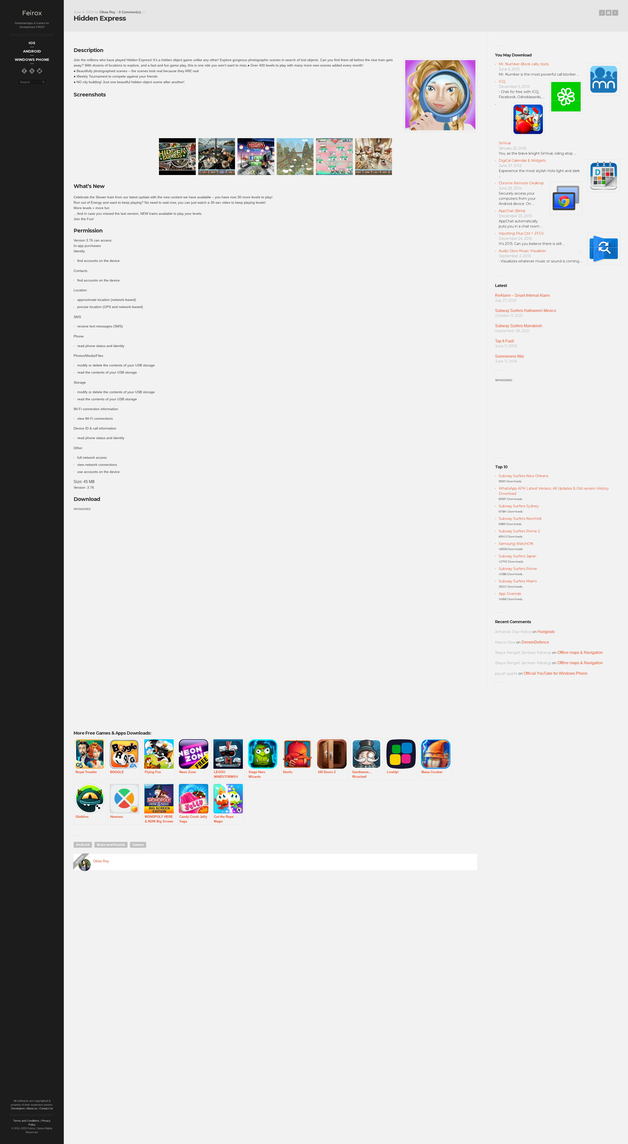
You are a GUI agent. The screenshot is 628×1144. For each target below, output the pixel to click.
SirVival (505, 143)
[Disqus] (275, 944)
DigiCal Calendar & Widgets (522, 160)
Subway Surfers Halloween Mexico (525, 311)
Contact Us (46, 1108)
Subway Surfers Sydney (519, 506)
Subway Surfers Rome (518, 568)
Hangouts (546, 632)
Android (83, 845)
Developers (18, 1108)
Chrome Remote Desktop (521, 183)
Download (87, 499)
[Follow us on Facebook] (24, 71)
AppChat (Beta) (512, 211)
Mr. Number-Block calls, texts (524, 64)
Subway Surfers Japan (517, 556)
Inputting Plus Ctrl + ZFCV (521, 233)
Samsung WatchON (516, 543)
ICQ (502, 81)
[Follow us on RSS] (32, 71)
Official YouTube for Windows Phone (556, 673)
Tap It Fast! (504, 341)
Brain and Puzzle (111, 845)
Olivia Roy (107, 12)
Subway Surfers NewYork (520, 518)
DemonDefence (535, 642)
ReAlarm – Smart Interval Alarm (522, 295)
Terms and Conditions (26, 1120)
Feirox (32, 13)
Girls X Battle (602, 13)
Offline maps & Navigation (580, 652)
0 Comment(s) (130, 12)
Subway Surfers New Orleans (523, 476)
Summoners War (509, 356)
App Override (510, 594)
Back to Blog (609, 13)
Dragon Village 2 (615, 13)
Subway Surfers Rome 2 (519, 531)
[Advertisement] (115, 545)
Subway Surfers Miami (518, 581)
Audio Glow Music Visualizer (522, 251)
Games (138, 845)
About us (32, 1108)
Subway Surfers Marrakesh (518, 326)
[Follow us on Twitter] (39, 71)
